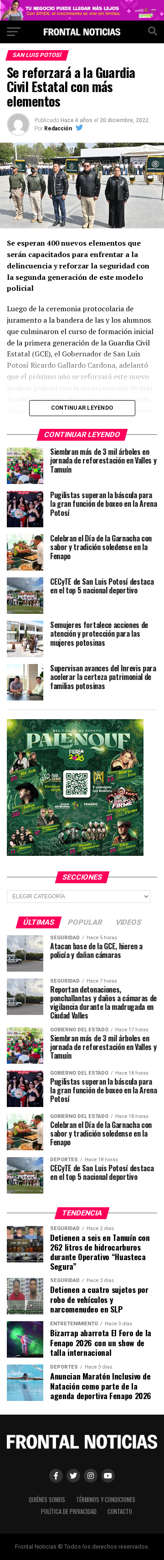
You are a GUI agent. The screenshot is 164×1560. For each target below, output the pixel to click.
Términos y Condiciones (105, 1499)
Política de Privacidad (69, 1511)
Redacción (58, 128)
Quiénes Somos (47, 1499)
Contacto (120, 1511)
